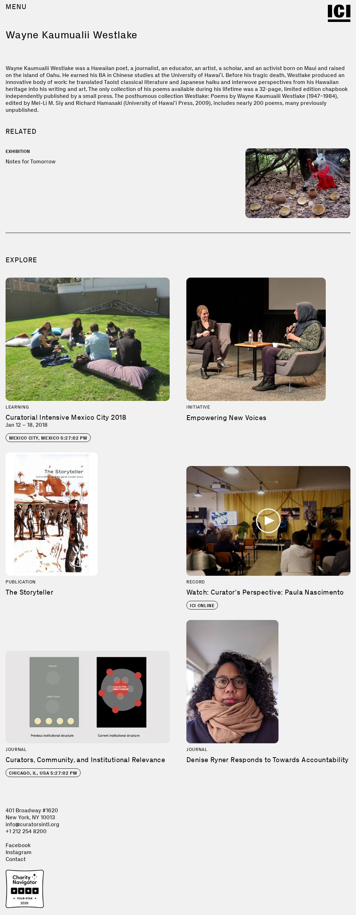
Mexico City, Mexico (48, 438)
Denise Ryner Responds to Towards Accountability (267, 759)
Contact (16, 859)
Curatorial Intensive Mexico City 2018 (66, 417)
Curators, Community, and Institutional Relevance (85, 759)
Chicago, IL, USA (43, 773)
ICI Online (202, 605)
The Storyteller (29, 592)
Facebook (18, 845)
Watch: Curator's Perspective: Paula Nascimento (264, 592)
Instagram (19, 852)
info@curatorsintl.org (32, 824)
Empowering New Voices (226, 417)
